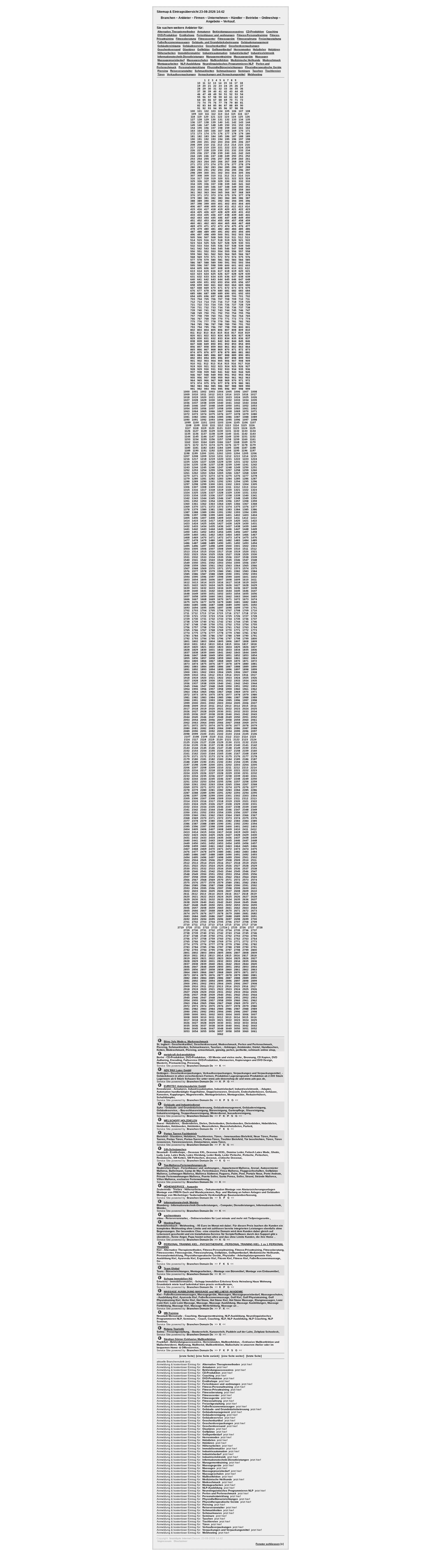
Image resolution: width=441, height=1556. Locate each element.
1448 (245, 529)
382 (213, 198)
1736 (245, 618)
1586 (195, 574)
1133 (245, 430)
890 (241, 355)
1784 (195, 635)
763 (234, 315)
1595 (195, 576)
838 (192, 341)
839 (199, 341)
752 (220, 313)
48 (209, 94)
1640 (195, 590)
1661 (220, 596)
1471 (212, 537)
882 (248, 352)
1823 (220, 647)
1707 (229, 610)
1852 (237, 655)
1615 (212, 582)
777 (206, 321)
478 (192, 228)
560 (199, 254)
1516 (212, 551)
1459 (186, 534)
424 (192, 212)
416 (199, 209)
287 (241, 167)
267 (227, 161)
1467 (254, 534)
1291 (212, 481)
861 (227, 346)
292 (213, 170)
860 (220, 346)
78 (225, 102)
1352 (195, 501)
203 (220, 142)
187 (234, 136)
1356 (229, 501)
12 (209, 83)
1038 (203, 402)
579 (206, 259)
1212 (228, 456)
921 (206, 366)
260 (241, 158)
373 (213, 195)
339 (227, 184)
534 (206, 245)
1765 (186, 630)
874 (192, 352)
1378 (186, 509)
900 (248, 358)
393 (227, 200)
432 (248, 212)
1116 (252, 425)
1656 (254, 593)
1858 (212, 658)
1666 (186, 599)
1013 (220, 394)
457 (234, 220)
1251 (254, 467)
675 (248, 287)
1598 (220, 576)
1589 (220, 574)
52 (230, 94)
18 (241, 83)
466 (234, 223)
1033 (237, 400)
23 (220, 85)
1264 (212, 473)
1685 (195, 604)
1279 (186, 478)
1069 (237, 411)
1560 (203, 565)
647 (241, 279)
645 (227, 279)
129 (206, 119)
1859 (220, 658)
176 (220, 133)
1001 (195, 391)
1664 (245, 596)
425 (199, 212)
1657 (186, 596)
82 (198, 105)
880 (234, 352)
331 (234, 181)
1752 (229, 624)
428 (220, 212)
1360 (186, 503)
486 (248, 228)
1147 (212, 436)
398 (199, 203)
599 (220, 265)
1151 (245, 436)
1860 (229, 658)
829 (192, 338)
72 (241, 99)
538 (234, 245)
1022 (220, 397)
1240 (237, 464)
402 (227, 203)
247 (213, 156)
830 (199, 338)
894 (206, 358)
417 (206, 209)
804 (206, 329)
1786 (212, 635)
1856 (195, 658)
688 (213, 293)
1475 (245, 537)
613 (192, 271)
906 (227, 360)
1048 (212, 405)
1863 (254, 658)
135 (248, 119)
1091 (195, 419)
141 (227, 122)
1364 (220, 503)
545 (220, 248)
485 (241, 228)
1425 (203, 523)
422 (241, 209)
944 (241, 372)
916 (233, 363)
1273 (212, 475)
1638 (254, 588)
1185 (228, 447)
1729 (186, 618)
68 (220, 99)
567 (248, 254)
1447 (237, 529)
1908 (254, 672)
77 (220, 102)
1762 (237, 627)
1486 (186, 543)
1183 (212, 447)
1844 (245, 652)
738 (248, 307)
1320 (229, 489)
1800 (254, 638)
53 (236, 94)
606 (206, 268)
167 (220, 130)
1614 (203, 582)
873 (248, 349)
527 (220, 243)
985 (213, 386)
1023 (229, 397)
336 (206, 184)
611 (241, 268)
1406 (195, 517)
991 (192, 388)
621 (248, 271)
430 (234, 212)
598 (213, 265)
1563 (229, 565)
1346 (220, 498)
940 (213, 372)
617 (220, 271)
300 (206, 172)
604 (192, 268)
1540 (186, 560)
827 (241, 335)
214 (233, 144)
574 (234, 257)
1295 (245, 481)
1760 (220, 627)
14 (220, 83)
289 (192, 170)
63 (241, 97)
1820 (195, 647)
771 (227, 318)
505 (192, 237)
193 (213, 139)
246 (206, 156)
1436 (220, 526)
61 (230, 97)
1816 (237, 644)
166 (213, 130)
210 (206, 144)
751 (213, 313)
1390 (212, 512)
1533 (203, 557)
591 (227, 262)
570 (206, 257)
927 (248, 366)
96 (225, 108)
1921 (212, 677)
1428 (229, 523)
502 (234, 234)
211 (213, 144)
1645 (237, 590)
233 (241, 150)
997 (234, 388)
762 (227, 315)
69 (225, 99)
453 (206, 220)
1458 (254, 531)
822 (206, 335)
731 (199, 307)
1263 (203, 473)
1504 (186, 548)
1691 (245, 604)
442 (192, 217)
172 (192, 133)
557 (241, 251)
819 (247, 332)
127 (192, 119)
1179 (253, 445)
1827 (254, 647)
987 (227, 386)
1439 (245, 526)
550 (192, 251)
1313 (245, 487)
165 (206, 130)
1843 (237, 652)
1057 (212, 408)
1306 (186, 487)
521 (241, 240)
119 (199, 116)
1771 (237, 630)
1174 (212, 445)
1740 (203, 621)
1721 (195, 616)
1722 (203, 616)
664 (234, 285)
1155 (204, 439)
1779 (229, 632)
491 (220, 231)
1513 (186, 551)
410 (220, 206)
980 (241, 383)
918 (247, 363)
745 (234, 310)
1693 (186, 607)
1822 (212, 647)
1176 (228, 445)
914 (220, 363)
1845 (254, 652)
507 (206, 237)
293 (220, 170)
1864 (186, 661)
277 (234, 164)
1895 (220, 669)
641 (199, 279)
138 (206, 122)
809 (241, 329)
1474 (237, 537)
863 (241, 346)
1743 (229, 621)
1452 (203, 531)
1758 (203, 627)
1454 (220, 531)
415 (192, 209)
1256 (220, 470)
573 (227, 257)
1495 (186, 546)
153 (248, 125)
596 (199, 265)
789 (227, 324)
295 (234, 170)
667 (192, 287)
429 (227, 212)
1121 (220, 428)
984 (206, 386)
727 (234, 304)
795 (206, 327)
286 (234, 167)
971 (241, 380)
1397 (195, 515)
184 (213, 136)
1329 (229, 492)
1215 (254, 456)
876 (206, 352)
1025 (245, 397)
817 (233, 332)
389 (199, 200)
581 (220, 259)
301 (213, 172)
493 (234, 231)
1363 (212, 503)
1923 (229, 677)
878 (220, 352)
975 (206, 383)
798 (227, 327)
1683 (254, 602)
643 (213, 279)
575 (241, 257)
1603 (186, 579)
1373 (220, 506)
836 (241, 338)
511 (234, 237)
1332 (254, 492)
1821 (203, 647)
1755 (254, 624)
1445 (220, 529)
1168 (236, 442)
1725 (229, 616)
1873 (186, 663)
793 (192, 327)
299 (199, 172)
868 (213, 349)
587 (199, 262)
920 (199, 366)
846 (248, 341)
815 (220, 332)
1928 (195, 680)
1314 (254, 487)
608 (220, 268)
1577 (195, 571)
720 (248, 301)
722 (199, 304)
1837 (186, 652)
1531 (186, 557)
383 (220, 198)
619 (234, 271)
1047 (203, 405)
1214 (245, 456)
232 (234, 150)
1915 (237, 675)
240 (227, 153)
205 (234, 142)
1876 (212, 663)
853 (234, 344)
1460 (195, 534)
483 (227, 228)
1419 (229, 520)
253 (192, 158)
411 (227, 206)
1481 (220, 540)
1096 (237, 419)
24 (225, 85)
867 (206, 349)
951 (227, 374)
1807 (237, 641)
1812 (203, 644)
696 (206, 296)
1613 (195, 582)
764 (241, 315)
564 (227, 254)
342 (248, 184)
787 (213, 324)
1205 (245, 453)
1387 (186, 512)
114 (227, 113)
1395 (254, 512)
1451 (195, 531)
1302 (229, 484)
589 (213, 262)
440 (241, 214)
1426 (212, 523)
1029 (203, 400)
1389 (203, 512)
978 (227, 383)
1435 (212, 526)
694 (192, 296)
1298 (195, 484)
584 (241, 259)
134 (241, 119)
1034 (245, 400)
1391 (220, 512)
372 (206, 195)
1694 (195, 607)
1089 (254, 416)
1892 (195, 669)
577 (192, 259)
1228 (212, 461)
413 (240, 206)
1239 (229, 464)
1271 (195, 475)
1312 (237, 487)
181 (192, 136)
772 (234, 318)
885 (206, 355)
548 (241, 248)
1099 (188, 422)
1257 (229, 470)
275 (220, 164)
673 (234, 287)
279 (248, 164)
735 (227, 307)
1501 (237, 546)
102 (206, 111)
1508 (220, 548)
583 (234, 259)
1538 (245, 557)
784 (192, 324)
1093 (212, 419)
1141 (236, 433)
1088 (245, 416)
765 (248, 315)
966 (206, 380)
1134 (253, 430)
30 (209, 88)
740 (199, 310)
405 (248, 203)
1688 (220, 604)
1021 (212, 397)
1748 (195, 624)
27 (241, 85)
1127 (196, 430)
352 (192, 189)
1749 (203, 624)
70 (230, 99)
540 (248, 245)
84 (209, 105)
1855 (186, 658)
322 (234, 178)
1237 (212, 464)
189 (248, 136)
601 (234, 265)
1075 (212, 414)
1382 (220, 509)
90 (241, 105)
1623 (203, 585)
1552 (212, 562)
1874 (195, 663)
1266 (229, 473)
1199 (195, 453)
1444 (212, 529)
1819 (186, 647)
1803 (203, 641)
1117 (188, 428)
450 (248, 217)
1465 (237, 534)
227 (199, 150)
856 (192, 346)
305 (241, 172)
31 (214, 88)
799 (234, 327)
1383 (229, 509)
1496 (195, 546)
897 (227, 358)
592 (234, 262)
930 (206, 369)
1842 (229, 652)
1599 (229, 576)
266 (220, 161)
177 (227, 133)
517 (213, 240)
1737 (254, 618)
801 (248, 327)
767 (199, 318)
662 (220, 285)
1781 (245, 632)
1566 (254, 565)
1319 (220, 489)
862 (234, 346)
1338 (229, 495)
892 (192, 358)
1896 (229, 669)
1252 (186, 470)
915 (227, 363)
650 (199, 282)
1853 (245, 655)
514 (192, 240)
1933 (237, 680)
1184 (220, 447)
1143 (253, 433)
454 (213, 220)
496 (192, 234)
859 (213, 346)
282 (206, 167)
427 (213, 212)
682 (234, 290)
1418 (220, 520)
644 (220, 279)
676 (192, 290)
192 (206, 139)
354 (206, 189)
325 (192, 181)
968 (220, 380)
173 (199, 133)
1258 (237, 470)
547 (234, 248)
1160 (245, 439)
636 (227, 276)
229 (213, 150)
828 (248, 335)
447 (227, 217)
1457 (245, 531)
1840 (212, 652)
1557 (254, 562)
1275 (229, 475)
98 (236, 108)
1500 (229, 546)
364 (213, 192)
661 (213, 285)
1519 (237, 551)
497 (199, 234)
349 (234, 186)
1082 (195, 416)
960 (227, 377)
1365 (229, 503)
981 (248, 383)
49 (214, 94)
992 (199, 388)
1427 (220, 523)
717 (227, 301)
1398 (203, 515)
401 (220, 203)
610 (234, 268)
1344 (203, 498)
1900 (186, 672)
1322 (245, 489)
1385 (245, 509)
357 (227, 189)
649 (192, 282)
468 (248, 223)
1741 (212, 621)
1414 (186, 520)
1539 (254, 557)
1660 (212, 596)
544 (213, 248)
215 (240, 144)
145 (192, 125)
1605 (203, 579)
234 (248, 150)
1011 (203, 394)
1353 (203, 501)
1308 (203, 487)
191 (199, 139)
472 (213, 226)
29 (204, 88)
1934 (245, 680)
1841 (220, 652)
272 (199, 164)
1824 (229, 647)
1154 (196, 439)
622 (192, 273)
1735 (237, 618)
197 (241, 139)
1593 (254, 574)
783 (248, 321)
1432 (186, 526)
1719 (254, 613)
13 (214, 83)
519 (227, 240)
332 (241, 181)
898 (234, 358)
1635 (229, 588)
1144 (187, 436)
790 (234, 324)
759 (206, 315)
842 (220, 341)
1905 (229, 672)
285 (227, 167)
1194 (228, 450)
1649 (195, 593)
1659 (203, 596)
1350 (254, 498)
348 (227, 186)
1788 (229, 635)
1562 (220, 565)
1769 (220, 630)
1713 (203, 613)
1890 (254, 666)
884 (199, 355)
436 (213, 214)
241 (234, 153)
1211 (220, 456)
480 (206, 228)
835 (234, 338)
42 (225, 91)
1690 (237, 604)
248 (220, 156)
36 (241, 88)
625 (213, 273)
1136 (196, 433)
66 (209, 99)
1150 (236, 436)
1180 (187, 447)
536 (220, 245)
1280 (195, 478)
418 (213, 209)
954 (248, 374)
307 (192, 175)
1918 (186, 677)
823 (213, 335)
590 (220, 262)
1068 (229, 411)
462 (206, 223)
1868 (220, 661)
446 (220, 217)
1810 (186, 644)
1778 (220, 632)
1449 (254, 529)
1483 (237, 540)
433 (192, 214)
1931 (220, 680)
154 (192, 127)
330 (227, 181)
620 (241, 271)
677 (199, 290)
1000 (186, 391)
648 (248, 279)
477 (248, 226)
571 (213, 257)
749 (199, 313)
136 (192, 122)
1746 (254, 621)
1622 (195, 585)
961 (234, 377)
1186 (236, 447)
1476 (254, 537)
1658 (195, 596)
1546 (237, 560)
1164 (204, 442)
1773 (254, 630)
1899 (254, 669)
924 (227, 366)
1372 (212, 506)
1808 (245, 641)
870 (227, 349)
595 (192, 265)
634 (213, 276)
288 (248, 167)
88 (230, 105)
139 (213, 122)
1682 (245, 602)
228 (206, 150)
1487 (195, 543)
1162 (187, 442)
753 (227, 313)
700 (234, 296)
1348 (237, 498)
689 (220, 293)
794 (199, 327)
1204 (237, 453)
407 (199, 206)
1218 (203, 459)
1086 (229, 416)
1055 (195, 408)
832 (213, 338)
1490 (220, 543)
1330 (237, 492)
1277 (245, 475)
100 (192, 111)
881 (241, 352)
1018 (186, 397)
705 (206, 299)
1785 (203, 635)
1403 (245, 515)
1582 (237, 571)
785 (199, 324)
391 (213, 200)
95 (220, 108)
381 (206, 198)
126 (247, 116)
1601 (245, 576)
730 (192, 307)
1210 (212, 456)
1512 (254, 548)
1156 (212, 439)
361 (192, 192)
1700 (245, 607)
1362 (203, 503)
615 (206, 271)
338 (220, 184)
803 (199, 329)
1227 (203, 461)
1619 (245, 582)
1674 (254, 599)
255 (206, 158)
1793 (195, 638)
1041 (229, 402)
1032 (229, 400)
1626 (229, 585)
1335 (203, 495)
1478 (195, 540)
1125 (252, 428)
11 (204, 83)
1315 (186, 489)
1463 (220, 534)
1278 (254, 475)
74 (204, 102)
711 (248, 299)
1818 (254, 644)
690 (227, 293)
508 (213, 237)
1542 (203, 560)
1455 (229, 531)
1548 (254, 560)
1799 (245, 638)
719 (241, 301)
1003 (212, 391)
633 (206, 276)
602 (241, 265)
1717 (237, 613)
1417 (212, 520)
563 (220, 254)
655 (234, 282)
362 (199, 192)
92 (204, 108)
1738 (186, 621)
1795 (212, 638)
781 (234, 321)
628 (234, 273)
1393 (237, 512)
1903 (212, 672)
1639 (186, 590)
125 (240, 116)
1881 (254, 663)
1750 (212, 624)
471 (206, 226)
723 (206, 304)
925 (234, 366)
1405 (186, 517)
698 (220, 296)
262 (192, 161)
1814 (220, 644)
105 (227, 111)
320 (220, 178)
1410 (229, 517)
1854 (254, 655)
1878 (229, 663)
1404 (254, 515)
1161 (253, 439)
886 (213, 355)
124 (233, 116)
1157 (220, 439)
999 (248, 388)
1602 (254, 576)
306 (248, 172)
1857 (203, 658)
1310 (220, 487)
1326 (203, 492)
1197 (253, 450)
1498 (212, 546)
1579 (212, 571)
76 (214, 102)
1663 (237, 596)
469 (192, 226)
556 (234, 251)
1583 (245, 571)
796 (213, 327)
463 (213, 223)
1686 (203, 604)
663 (227, 285)
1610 (245, 579)
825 (227, 335)
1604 (195, 579)
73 (198, 102)
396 (248, 200)
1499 (220, 546)
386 (241, 198)
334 (192, 184)
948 (206, 374)
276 (227, 164)
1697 (220, 607)
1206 (254, 453)
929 (199, 369)
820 (192, 335)
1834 (237, 649)
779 (220, 321)
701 (241, 296)
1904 (220, 672)
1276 (237, 475)
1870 (237, 661)
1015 (237, 394)
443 (199, 217)
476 (241, 226)
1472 (220, 537)
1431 (254, 523)
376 (234, 195)
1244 (195, 467)
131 (220, 119)
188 (241, 136)
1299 (203, 484)
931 (213, 369)
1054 (186, 408)
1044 (254, 402)
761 (220, 315)
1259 (245, 470)
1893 (203, 669)
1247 (220, 467)
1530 (254, 554)
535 (213, 245)
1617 (229, 582)
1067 (220, 411)
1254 (203, 470)
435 (206, 214)
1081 (186, 416)
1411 (237, 517)
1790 (245, 635)
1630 (186, 588)
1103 (220, 422)
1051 (237, 405)
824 (220, 335)
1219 (212, 459)
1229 (220, 461)
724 (213, 304)
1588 (212, 574)
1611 (254, 579)
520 (234, 240)
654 (227, 282)
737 (241, 307)
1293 (229, 481)
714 (206, 301)
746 (241, 310)
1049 (220, 405)
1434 (203, 526)
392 (220, 200)
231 (227, 150)
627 (227, 273)
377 (241, 195)
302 (220, 172)
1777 (212, 632)
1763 (245, 627)
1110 (204, 425)
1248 (229, 467)
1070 (245, 411)
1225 (186, 461)
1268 (245, 473)
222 (227, 147)
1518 (229, 551)
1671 (229, 599)
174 (206, 133)
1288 (186, 481)
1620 (254, 582)
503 (241, 234)
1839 (203, 652)
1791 (254, 635)
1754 (245, 624)
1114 (236, 425)
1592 (245, 574)
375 (227, 195)
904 (213, 360)
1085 (220, 416)
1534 (212, 557)
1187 (245, 447)
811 (192, 332)
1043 (245, 402)
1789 (237, 635)
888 (227, 355)
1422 (254, 520)
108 (248, 111)
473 (220, 226)
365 (220, 192)
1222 (237, 459)
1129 (212, 430)
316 (192, 178)
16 (230, 83)
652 (213, 282)
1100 (196, 422)
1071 (254, 411)
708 (227, 299)
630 (248, 273)
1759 (212, 627)
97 (230, 108)
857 (199, 346)
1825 (237, 647)
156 (206, 127)
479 (199, 228)
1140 (228, 433)
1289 (195, 481)
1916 (245, 675)
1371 (203, 506)
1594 (186, 576)
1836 (254, 649)
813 (206, 332)
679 (213, 290)
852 (227, 344)
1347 (229, 498)
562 (213, 254)
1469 (195, 537)
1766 (195, 630)
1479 (203, 540)
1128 (204, 430)
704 (199, 299)
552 (206, 251)
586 (192, 262)
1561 (212, 565)
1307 (195, 487)
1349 (245, 498)
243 (248, 153)
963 (248, 377)
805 (213, 329)
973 (192, 383)
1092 (203, 419)
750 (206, 313)
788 (220, 324)
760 (213, 315)
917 (240, 363)
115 (233, 113)
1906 (237, 672)
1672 (237, 599)
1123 (236, 428)
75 (209, 102)
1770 (229, 630)
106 (234, 111)
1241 (245, 464)
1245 (203, 467)
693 (248, 293)
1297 (186, 484)
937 (192, 372)
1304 (245, 484)
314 (240, 175)
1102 (212, 422)
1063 (186, 411)
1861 (237, 658)
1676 (195, 602)
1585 (186, 574)
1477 (186, 540)
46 (198, 94)
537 (227, 245)
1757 (195, 627)
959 (220, 377)
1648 (186, 593)
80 (236, 102)
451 (192, 220)
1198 (187, 453)
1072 (186, 414)
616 (213, 271)
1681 (237, 602)
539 (241, 245)
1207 (186, 456)
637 (234, 276)
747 (248, 310)
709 (234, 299)
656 (241, 282)
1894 (212, 669)
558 (248, 251)
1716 (228, 613)
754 (234, 313)
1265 (220, 473)
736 (234, 307)
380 (199, 198)
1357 (237, 501)
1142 (245, 433)
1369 (186, 506)
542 (199, 248)
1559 (195, 565)
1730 (195, 618)
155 (199, 127)
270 (248, 161)
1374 (229, 506)
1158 (228, 439)
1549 (186, 562)
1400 (220, 515)
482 (220, 228)
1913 (220, 675)
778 (213, 321)
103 (213, 111)
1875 (203, 663)
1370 (195, 506)
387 (248, 198)
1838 (195, 652)
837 (248, 338)
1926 (254, 677)
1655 (245, 593)
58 (214, 97)
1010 (195, 394)
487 (192, 231)
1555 (237, 562)
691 (234, 293)
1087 (237, 416)
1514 (195, 551)
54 (241, 94)
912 (206, 363)
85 (214, 105)
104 (220, 111)
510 (227, 237)
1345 (212, 498)
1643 (220, 590)
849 (206, 344)
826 (234, 335)
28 (198, 88)
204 (227, 142)
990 (248, 386)
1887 (229, 666)
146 (199, 125)
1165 (212, 442)
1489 (212, 543)
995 (220, 388)
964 (192, 380)
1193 (220, 450)
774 (248, 318)
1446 (229, 529)
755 (241, 313)
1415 (195, 520)
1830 (203, 649)
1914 (228, 675)
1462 (212, 534)
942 (227, 372)
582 (227, 259)
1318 (212, 489)
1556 (245, 562)
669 (206, 287)
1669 (212, 599)
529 (234, 243)
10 (198, 83)
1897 (237, 669)
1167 (228, 442)
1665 (254, 596)
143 (241, 122)
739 (192, 310)
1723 (212, 616)
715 (213, 301)
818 (240, 332)
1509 (229, 548)
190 (192, 139)
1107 (253, 422)
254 (199, 158)
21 (209, 85)
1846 (186, 655)
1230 (229, 461)
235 (192, 153)
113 (220, 113)
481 (213, 228)
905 (220, 360)
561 (206, 254)
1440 (254, 526)
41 (220, 91)
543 (206, 248)
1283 (220, 478)
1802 (195, 641)
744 (227, 310)
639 (248, 276)
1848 (203, 655)
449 (241, 217)
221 (220, 147)
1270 (186, 475)
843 (227, 341)
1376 (245, 506)
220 (213, 147)
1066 (212, 411)
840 (206, 341)
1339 (237, 495)
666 (248, 285)
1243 (186, 467)
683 (241, 290)
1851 (229, 655)
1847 (195, 655)
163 (192, 130)
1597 (212, 576)
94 (214, 108)
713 (199, 301)
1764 (254, 627)
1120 (212, 428)
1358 (245, 501)
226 (192, 150)
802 (192, 329)
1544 (220, 560)
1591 (237, 574)
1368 (254, 503)
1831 (212, 649)
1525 (212, 554)
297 (248, 170)
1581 (229, 571)
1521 (254, 551)
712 (192, 301)
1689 (229, 604)
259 (234, 158)
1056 (203, 408)
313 (233, 175)
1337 (220, 495)
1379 (195, 509)
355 (213, 189)
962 (241, 377)
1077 (229, 414)
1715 (220, 613)
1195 (236, 450)
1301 (220, 484)
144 (248, 122)
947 (199, 374)
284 (220, 167)
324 (248, 178)
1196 (245, 450)
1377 (254, 506)
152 (241, 125)
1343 (195, 498)
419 (220, 209)
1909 (186, 675)
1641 (203, 590)
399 (206, 203)
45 (241, 91)
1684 (186, 604)
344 (199, 186)
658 (192, 285)
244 (192, 156)
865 (192, 349)
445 (213, 217)
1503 (254, 546)
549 (248, 248)
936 (248, 369)
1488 (203, 543)
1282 (212, 478)
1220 (220, 459)
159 (227, 127)
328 (213, 181)
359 (241, 189)
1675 (186, 602)
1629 (254, 585)
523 (192, 243)
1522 (186, 554)
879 (227, 352)
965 (199, 380)
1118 (196, 428)
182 (199, 136)
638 (241, 276)
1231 (237, 461)
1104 (228, 422)
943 (234, 372)
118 (193, 116)
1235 (195, 464)
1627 (237, 585)
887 (220, 355)
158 (220, 127)
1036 (186, 402)
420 (227, 209)
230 (220, 150)
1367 (245, 503)
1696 (212, 607)
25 (230, 85)
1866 (203, 661)
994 (213, 388)
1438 (237, 526)
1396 (186, 515)
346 (213, 186)
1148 (220, 436)
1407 (203, 517)
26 (236, 85)
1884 (203, 666)
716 (220, 301)
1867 (212, 661)
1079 (245, 414)
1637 (245, 588)
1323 (254, 489)
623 (199, 273)
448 (234, 217)
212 (220, 144)
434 (199, 214)
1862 (245, 658)
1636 (237, 588)
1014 (228, 394)
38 (204, 91)
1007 (245, 391)
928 (192, 369)
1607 (220, 579)
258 (227, 158)
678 (206, 290)
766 (192, 318)
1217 (195, 459)
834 (227, 338)
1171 (187, 445)
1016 (245, 394)
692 (241, 293)
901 (192, 360)
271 (192, 164)
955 (192, 377)
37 (198, 91)
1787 (220, 635)
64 (198, 99)
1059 (229, 408)
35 (236, 88)
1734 (229, 618)
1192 (212, 450)
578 (199, 259)
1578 (203, 571)
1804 (212, 641)
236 (199, 153)
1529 (245, 554)
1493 (245, 543)
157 (213, 127)
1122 (228, 428)
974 (199, 383)
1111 (212, 425)
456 (227, 220)
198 (248, 139)
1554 (229, 562)
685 (192, 293)
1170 (253, 442)
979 (234, 383)
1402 (237, 515)
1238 (220, 464)
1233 (254, 461)
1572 (229, 568)
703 (192, 299)
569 (199, 257)
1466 (245, 534)
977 (220, 383)
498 (206, 234)
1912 (212, 675)
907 (234, 360)
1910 (195, 675)
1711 (186, 613)
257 (220, 158)
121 (213, 116)
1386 (254, 509)
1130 (220, 430)
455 (220, 220)
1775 (195, 632)
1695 (203, 607)
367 (234, 192)
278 (241, 164)
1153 (187, 439)
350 (241, 186)
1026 (254, 397)
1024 (237, 397)
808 (234, 329)
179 (241, 133)
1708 (237, 610)
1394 (245, 512)
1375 (237, 506)
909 (248, 360)
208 (192, 144)
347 (220, 186)
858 (206, 346)
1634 (220, 588)
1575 (254, 568)
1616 (220, 582)
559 (192, 254)
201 (206, 142)
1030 (212, 400)
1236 (203, 464)
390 (206, 200)
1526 (220, 554)
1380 (203, 509)
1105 (237, 422)
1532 (195, 557)
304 (234, 172)
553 (213, 251)
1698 (229, 607)
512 (240, 237)
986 (220, 386)
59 (220, 97)
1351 (186, 501)
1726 (237, 616)
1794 (203, 638)
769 (213, 318)
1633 (212, 588)
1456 (237, 531)
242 (241, 153)
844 (234, 341)
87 (225, 105)
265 (213, 161)
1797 (229, 638)
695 (199, 296)
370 (192, 195)
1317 (203, 489)
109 (193, 113)
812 (199, 332)
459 (248, 220)
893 (199, 358)
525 (206, 243)
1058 (220, 408)
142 (234, 122)
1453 (212, 531)
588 (206, 262)
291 (206, 170)
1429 (237, 523)
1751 (220, 624)
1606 (212, 579)
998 (241, 388)
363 (206, 192)
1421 (245, 520)
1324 (186, 492)
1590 (229, 574)
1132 (236, 430)
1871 (245, 661)
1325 (195, 492)
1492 (237, 543)
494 (241, 231)
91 (198, 108)
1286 (245, 478)
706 (213, 299)
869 (220, 349)
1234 (186, 464)
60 (225, 97)
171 (248, 130)
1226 (195, 461)
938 (199, 372)
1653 (229, 593)
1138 (212, 433)
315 (247, 175)
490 (213, 231)
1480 (212, 540)
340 (234, 184)
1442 (195, 529)
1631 (195, 588)
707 (220, 299)
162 (248, 127)
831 (206, 338)
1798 (237, 638)
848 (199, 344)
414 (247, 206)
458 (241, 220)
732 (206, 307)
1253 (195, 470)
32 (220, 88)
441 (248, 214)
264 (206, 161)
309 (206, 175)
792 (248, 324)
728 (241, 304)
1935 (254, 680)
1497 (203, 546)
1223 (245, 459)
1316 (195, 489)
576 (248, 257)
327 (206, 181)
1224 (254, 459)
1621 (186, 585)
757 (192, 315)
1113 (228, 425)
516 (206, 240)
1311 (228, 487)
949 (213, 374)
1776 (203, 632)
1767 (203, 630)
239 (220, 153)
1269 (254, 473)
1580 (220, 571)
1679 (220, 602)
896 (220, 358)
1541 (195, 560)
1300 (212, 484)
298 (192, 172)
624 (206, 273)
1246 (212, 467)
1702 (186, 610)
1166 (220, 442)
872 (241, 349)
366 (227, 192)
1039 (212, 402)
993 (206, 388)
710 (241, 299)
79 (230, 102)
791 (241, 324)
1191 (204, 450)
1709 (245, 610)
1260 (254, 470)
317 (199, 178)
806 (220, 329)
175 (213, 133)
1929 (203, 680)
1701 (254, 607)
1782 (254, 632)
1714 (212, 613)
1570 (212, 568)
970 (234, 380)
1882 (186, 666)
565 (234, 254)
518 (220, 240)
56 (204, 97)
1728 (254, 616)
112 (213, 113)
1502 (245, 546)
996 (227, 388)
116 (240, 113)
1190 (196, 450)
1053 (254, 405)
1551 (203, 562)
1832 (220, 649)
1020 (203, 397)
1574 (245, 568)
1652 (220, 593)
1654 (237, 593)
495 (248, 231)
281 (199, 167)
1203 (228, 453)
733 (213, 307)
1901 (195, 672)
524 (199, 243)
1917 (254, 675)
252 (248, 156)
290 (199, 170)
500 (220, 234)
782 (241, 321)
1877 (220, 663)
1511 (245, 548)
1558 (186, 565)
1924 (237, 677)
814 (213, 332)
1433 (195, 526)
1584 (254, 571)
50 (220, 94)
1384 (237, 509)
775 (192, 321)
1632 (203, 588)
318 (206, 178)
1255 (212, 470)
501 (227, 234)
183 (206, 136)
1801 (186, 641)
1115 (244, 425)
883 (192, 355)
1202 (220, 453)
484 (234, 228)
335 (199, 184)
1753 (237, 624)
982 (192, 386)
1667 (195, 599)
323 (241, 178)
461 (199, 223)
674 (241, 287)
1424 (195, 523)
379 (192, 198)
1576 (186, 571)
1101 (204, 422)
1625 (220, 585)
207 (248, 142)
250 (234, 156)
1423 (186, 523)
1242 (254, 464)
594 (248, 262)
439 (234, 214)
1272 (203, 475)
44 (236, 91)
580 (213, 259)
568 (192, 257)
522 (248, 240)
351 (248, 186)
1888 (237, 666)
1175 (220, 445)
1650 (203, 593)
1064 (195, 411)
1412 (245, 517)
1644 (229, 590)
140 (220, 122)
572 (220, 257)
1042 (237, 402)
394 (234, 200)
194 (220, 139)
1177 (236, 445)
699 (227, 296)
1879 (237, 663)
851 (220, 344)
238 (213, 153)
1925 (245, 677)
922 (213, 366)
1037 (195, 402)
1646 (245, 590)
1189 (187, 450)
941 (220, 372)
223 (234, 147)
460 (192, 223)
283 (213, 167)
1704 (203, 610)
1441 (186, 529)
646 (234, 279)
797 (220, 327)
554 (220, 251)
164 (199, 130)
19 (198, 85)
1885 (212, 666)
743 (220, 310)
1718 (245, 613)
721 (192, 304)
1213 (237, 456)
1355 (220, 501)
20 (204, 85)
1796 (220, 638)
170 (241, 130)
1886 (220, 666)
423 (248, 209)
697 (213, 296)
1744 (237, 621)
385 (234, 198)
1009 (186, 394)
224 (241, 147)
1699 (237, 607)
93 (209, 108)
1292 (220, 481)
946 (192, 374)
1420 (237, 520)
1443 (203, 529)
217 (192, 147)
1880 (245, 663)
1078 (237, 414)
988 (234, 386)
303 (227, 172)
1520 (245, 551)
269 (241, 161)
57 (209, 97)
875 (199, 352)
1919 (195, 677)
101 (199, 111)
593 (241, 262)
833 (220, 338)
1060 (237, 408)
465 (227, 223)
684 (248, 290)
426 (206, 212)
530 (241, 243)
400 (213, 203)
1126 (187, 430)
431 (241, 212)
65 (204, 99)
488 (199, 231)
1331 (245, 492)
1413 (254, 517)
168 (227, 130)
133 (234, 119)
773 (241, 318)
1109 (197, 425)
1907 (245, 672)
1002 (203, 391)
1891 (186, 669)
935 (241, 369)
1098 (254, 419)
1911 (203, 675)
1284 (229, 478)
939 (206, 372)
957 (206, 377)
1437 (229, 526)
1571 (220, 568)
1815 (228, 644)
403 (234, 203)
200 (199, 142)
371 (199, 195)
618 (227, 271)
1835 (245, 649)
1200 (203, 453)
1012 (212, 394)
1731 (203, 618)
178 (234, 133)
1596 (203, 576)
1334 (195, 495)
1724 (220, 616)
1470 (203, 537)
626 (220, 273)
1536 (229, 557)
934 (234, 369)
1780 (237, 632)
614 (199, 271)
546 (227, 248)
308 (199, 175)
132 (227, 119)
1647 (254, 590)
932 (220, 369)
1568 (195, 568)
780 (227, 321)
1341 (254, 495)
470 (199, 226)
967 (213, 380)
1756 (186, 627)
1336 (212, 495)
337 (213, 184)
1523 (195, 554)
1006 (237, 391)
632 (199, 276)
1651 (212, 593)
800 (241, 327)
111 (207, 113)
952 (234, 374)
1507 (212, 548)
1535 (220, 557)
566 (241, 254)
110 (200, 113)
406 (192, 206)
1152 (253, 436)
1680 (229, 602)
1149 (228, 436)
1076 (220, 414)
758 (199, 315)
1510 (237, 548)
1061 (245, 408)
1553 (220, 562)
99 (241, 108)
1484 (245, 540)
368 (241, 192)
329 (220, 181)
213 (227, 144)
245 (199, 156)
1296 (254, 481)
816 (227, 332)
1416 (203, 520)
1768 (212, 630)
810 (248, 329)
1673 (245, 599)
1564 (237, 565)
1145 (196, 436)
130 (213, 119)
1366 (237, 503)
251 (241, 156)
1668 (203, 599)
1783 (186, 635)
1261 (186, 473)
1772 (245, 630)
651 (206, 282)
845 (241, 341)
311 (220, 175)
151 (234, 125)
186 (227, 136)
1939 (212, 683)
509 (220, 237)
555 (227, 251)
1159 (236, 439)
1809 (254, 641)
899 (241, 358)
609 (227, 268)
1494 (254, 543)
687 (206, 293)
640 (192, 279)
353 (199, 189)
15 (225, 83)
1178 (245, 445)
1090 (186, 419)
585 (248, 259)
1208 (195, 456)
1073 (195, 414)
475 (234, 226)
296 (241, 170)
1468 (186, 537)
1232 (245, 461)
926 (241, 366)
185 (220, 136)
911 (199, 363)
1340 (245, 495)
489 (206, 231)
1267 (237, 473)
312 (227, 175)
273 (206, 164)
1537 (237, 557)
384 (227, 198)
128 (199, 119)
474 (227, 226)
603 (248, 265)
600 (227, 265)
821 (199, 335)
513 (247, 237)
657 (248, 282)
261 (248, 158)
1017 (254, 394)
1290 (203, 481)
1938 (203, 683)
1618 (237, 582)
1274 (220, 475)
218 (199, 147)
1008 (254, 391)
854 (241, 344)
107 (241, 111)
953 (241, 374)
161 (241, 127)
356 (220, 189)
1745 (245, 621)
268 (234, 161)
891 (248, 355)
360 (248, 189)
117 (246, 113)
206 (241, 142)
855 (248, 344)
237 (206, 153)
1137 (204, 433)
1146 (204, 436)
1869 (229, 661)
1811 (195, 644)
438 (227, 214)
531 (248, 243)
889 (234, 355)
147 (206, 125)
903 (206, 360)
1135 (187, 433)
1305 (254, 484)
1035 (254, 400)
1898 (245, 669)
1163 (196, 442)
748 (192, 313)
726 (227, 304)
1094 (220, 419)
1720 (186, 616)
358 (234, 189)
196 (234, 139)
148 (213, 125)
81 (241, 102)
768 (206, 318)
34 (230, 88)
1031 (220, 400)
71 (236, 99)
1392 (229, 512)
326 (199, 181)
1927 (186, 680)
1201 (212, 453)
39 (209, 91)
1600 (237, 576)
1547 (245, 560)
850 (213, 344)
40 (214, 91)
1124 (244, 428)
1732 (212, 618)
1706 (220, 610)
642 (206, 279)
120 (206, 116)
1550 (195, 562)
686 (199, 293)
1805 (220, 641)
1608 (229, 579)
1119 (203, 428)
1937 (195, 683)
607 (213, 268)
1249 (237, 467)
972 (248, 380)
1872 (254, 661)
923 (220, 366)
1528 (237, 554)
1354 (212, 501)
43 (230, 91)
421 (234, 209)
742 (213, 310)
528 (227, 243)
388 (192, 200)
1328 (220, 492)
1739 (195, 621)
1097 (245, 419)
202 (213, 142)
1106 (245, 422)
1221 (229, 459)
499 (213, 234)
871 (234, 349)
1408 (212, 517)
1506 (203, 548)
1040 (220, 402)
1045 (186, 405)
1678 (212, 602)
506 (199, 237)
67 (214, 99)
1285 (237, 478)
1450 (186, 531)
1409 (220, 517)
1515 (203, 551)
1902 (203, 672)
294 (227, 170)
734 (220, 307)
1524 (203, 554)
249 (227, 156)
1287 (254, 478)
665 (241, 285)
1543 (212, 560)
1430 (245, 523)
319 (213, 178)
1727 (245, 616)
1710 (254, 610)
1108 (188, 425)
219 (206, 147)
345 (206, 186)
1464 (229, 534)
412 (233, 206)
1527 (229, 554)
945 (248, 372)
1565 (245, 565)
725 (220, 304)
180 (248, 133)
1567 (186, 568)
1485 (254, 540)
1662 (229, 596)
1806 (229, 641)
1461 (203, 534)
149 (220, 125)
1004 (220, 391)
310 (213, 175)
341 (241, 184)
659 (199, 285)
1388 (195, 512)
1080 (254, 414)
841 (213, 341)
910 (192, 363)
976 (213, 383)
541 (192, 248)
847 (192, 344)
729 (248, 304)
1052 (245, 405)
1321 (237, 489)
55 (198, 97)
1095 (229, 419)
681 (227, 290)
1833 (229, 649)
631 (192, 276)
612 (247, 268)
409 (213, 206)
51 (225, 94)
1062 (254, 408)
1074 (203, 414)
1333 (186, 495)
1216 (186, 459)
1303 (237, 484)
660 (206, 285)
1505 (195, 548)
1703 (195, 610)
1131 (228, 430)
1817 (245, 644)
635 (220, 276)
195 (227, 139)
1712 (195, 613)
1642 (212, 590)
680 (220, 290)
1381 (212, 509)
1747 (186, 624)
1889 (245, 666)
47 (204, 94)
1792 (186, 638)
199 (192, 142)
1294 (237, 481)
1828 (186, 649)
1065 (203, 411)
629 (241, 273)
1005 (229, 391)
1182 (204, 447)
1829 (195, 649)
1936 (186, 683)
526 (213, 243)
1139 (220, 433)
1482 (229, 540)
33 (225, 88)
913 (213, 363)
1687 (212, 604)
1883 (195, 666)
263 (199, 161)
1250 (245, 467)
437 (220, 214)
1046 (195, 405)
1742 (220, 621)
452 (199, 220)
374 (220, 195)
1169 (245, 442)
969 (227, 380)
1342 (186, 498)
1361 (195, 503)
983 (199, 386)
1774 (186, 632)
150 (227, 125)
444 (206, 217)
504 (248, 234)
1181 (196, 447)
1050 (229, 405)
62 (236, 97)
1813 (212, 644)
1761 (229, 627)
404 (241, 203)
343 (192, 186)
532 (192, 245)
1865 (195, 661)
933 (227, 369)
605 (199, 268)
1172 (196, 445)
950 (220, 374)
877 (213, 352)
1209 (203, 456)
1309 (212, 487)
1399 (212, 515)
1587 (203, 574)
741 (206, 310)
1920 (203, 677)
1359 (254, 501)
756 (248, 313)
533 (199, 245)
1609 (237, 579)
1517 (220, 551)
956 (199, 377)
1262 (195, 473)
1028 (195, 400)
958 (213, 377)
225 (248, 147)
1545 (229, 560)
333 (248, 181)
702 (248, 296)
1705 (212, 610)
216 (247, 144)
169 (234, 130)
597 (206, 265)
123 (227, 116)
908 (241, 360)
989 (241, 386)
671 (220, 287)
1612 (186, 582)
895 (213, 358)
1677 (203, 602)
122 (220, 116)
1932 (229, 680)
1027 (186, 400)
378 (248, 195)
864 (248, 346)
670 (213, 287)
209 (199, 144)
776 (199, 321)
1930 (212, 680)
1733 (220, 618)
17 (236, 83)
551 (199, 251)
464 (220, 223)
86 (220, 105)
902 (199, 360)
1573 (237, 568)
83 (204, 105)
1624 (212, 585)
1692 (254, 604)
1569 (203, 568)
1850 (220, 655)
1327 (212, 492)
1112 (220, 425)
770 (220, 318)
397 (192, 203)
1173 (204, 445)
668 (199, 287)
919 (192, 366)
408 (206, 206)
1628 (245, 585)
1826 (245, 647)
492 (227, 231)
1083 (203, 416)
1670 (220, 599)
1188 (253, 447)
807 (227, 329)
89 (236, 105)
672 (227, 287)
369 (248, 192)
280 (192, 167)
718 (234, 301)
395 (241, 200)
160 (234, 127)
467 (241, 223)
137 (199, 122)
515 (199, 240)
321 (227, 178)
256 (213, 158)
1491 (229, 543)
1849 (212, 655)
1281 (203, 478)
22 (214, 85)
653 (220, 282)
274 (213, 164)
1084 (212, 416)
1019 (195, 397)
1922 (220, 677)
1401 (229, 515)
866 (199, 349)
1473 (229, 537)
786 (206, 324)
